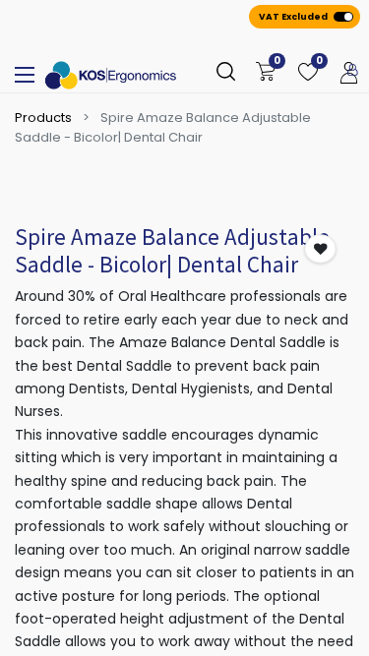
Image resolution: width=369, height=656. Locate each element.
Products (43, 117)
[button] (321, 249)
